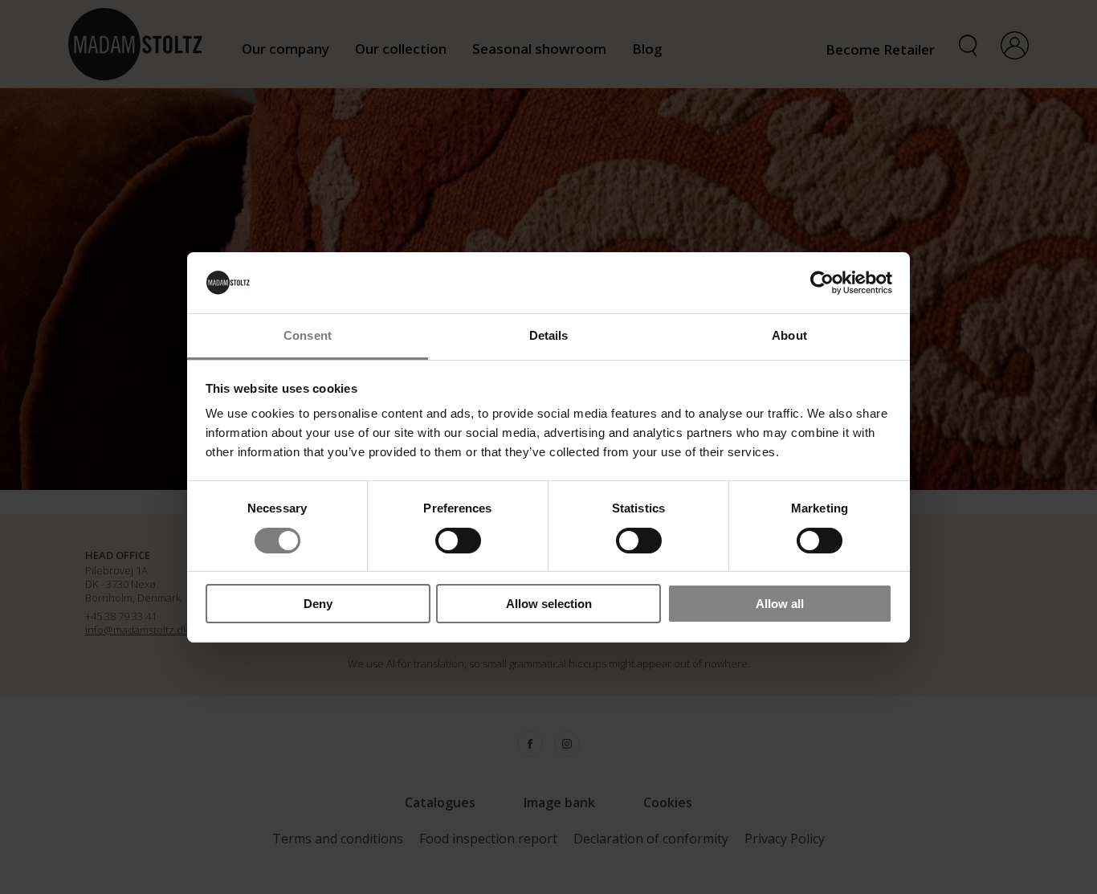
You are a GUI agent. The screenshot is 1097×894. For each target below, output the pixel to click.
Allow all (780, 603)
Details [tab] (549, 335)
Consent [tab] (307, 335)
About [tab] (789, 335)
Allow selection (549, 603)
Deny (318, 603)
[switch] (458, 540)
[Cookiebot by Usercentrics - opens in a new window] (822, 283)
